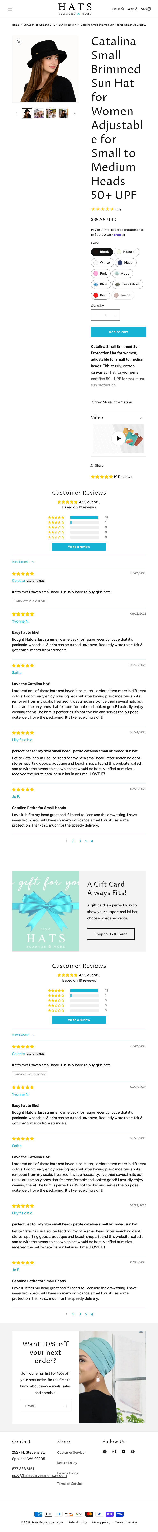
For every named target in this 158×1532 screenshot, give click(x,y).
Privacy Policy (67, 1473)
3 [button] (80, 841)
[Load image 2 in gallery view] (39, 113)
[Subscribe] (65, 1406)
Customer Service (71, 1452)
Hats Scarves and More (47, 1522)
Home (15, 24)
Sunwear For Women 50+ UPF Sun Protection (49, 24)
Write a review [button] (79, 547)
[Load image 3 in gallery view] (51, 113)
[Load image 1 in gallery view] (27, 113)
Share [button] (99, 465)
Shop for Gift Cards (111, 934)
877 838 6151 (23, 1469)
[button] (10, 9)
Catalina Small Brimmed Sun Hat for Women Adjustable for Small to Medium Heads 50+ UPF (113, 24)
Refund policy (78, 1522)
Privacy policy (101, 1522)
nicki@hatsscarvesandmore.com (39, 1475)
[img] (23, 574)
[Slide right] (74, 113)
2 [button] (73, 841)
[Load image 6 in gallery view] (63, 113)
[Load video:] (118, 438)
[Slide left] (16, 113)
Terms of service (126, 1522)
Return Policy (67, 1463)
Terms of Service (70, 1484)
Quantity (97, 306)
